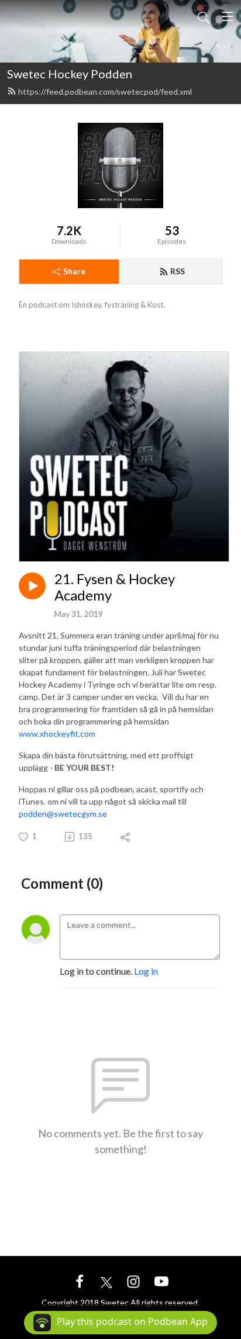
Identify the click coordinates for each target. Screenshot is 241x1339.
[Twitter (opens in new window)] (106, 1280)
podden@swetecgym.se (63, 814)
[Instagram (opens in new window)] (133, 1280)
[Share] (126, 836)
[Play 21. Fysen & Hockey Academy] (32, 585)
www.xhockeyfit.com (57, 733)
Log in (146, 970)
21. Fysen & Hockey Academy (114, 587)
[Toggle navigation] (227, 16)
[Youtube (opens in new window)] (161, 1280)
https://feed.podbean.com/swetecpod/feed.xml (105, 91)
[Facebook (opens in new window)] (80, 1280)
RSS (177, 271)
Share (74, 271)
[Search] (203, 16)
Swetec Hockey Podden (69, 74)
